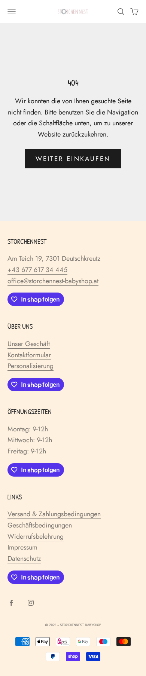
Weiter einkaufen (73, 158)
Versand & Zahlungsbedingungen (54, 514)
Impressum (22, 547)
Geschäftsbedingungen (39, 525)
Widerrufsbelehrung (35, 536)
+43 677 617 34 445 (37, 270)
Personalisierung (30, 366)
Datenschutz (24, 558)
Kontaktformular (29, 355)
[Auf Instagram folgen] (30, 602)
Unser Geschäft (28, 344)
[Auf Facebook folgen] (11, 602)
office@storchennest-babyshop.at (52, 281)
